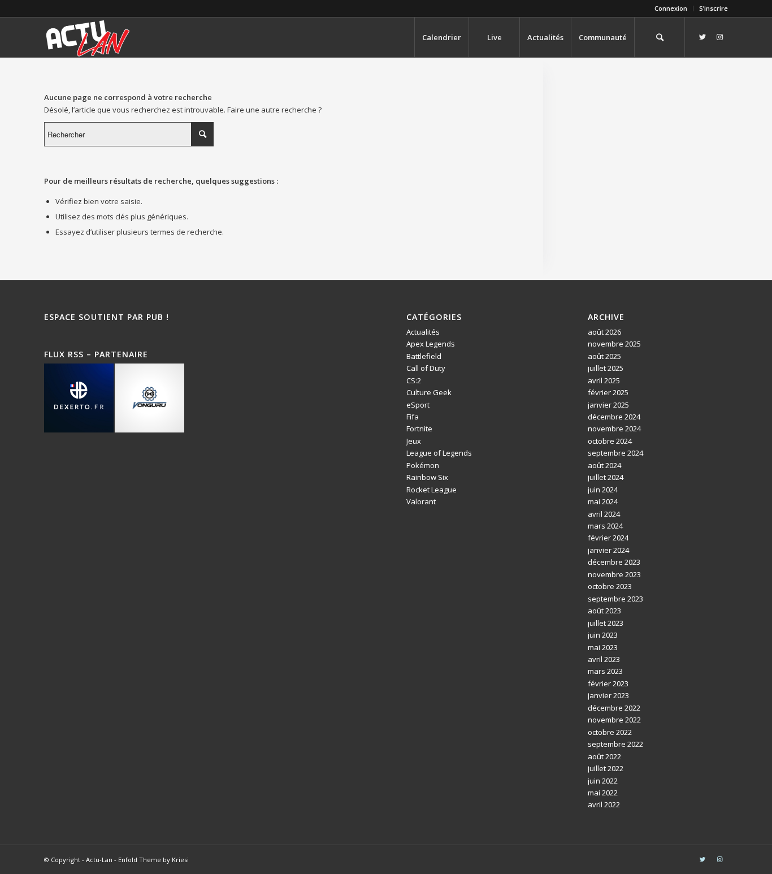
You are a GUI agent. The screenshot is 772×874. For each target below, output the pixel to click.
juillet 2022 (605, 768)
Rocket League (431, 489)
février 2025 (608, 392)
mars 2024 (605, 526)
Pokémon (422, 465)
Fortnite (419, 428)
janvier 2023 (608, 695)
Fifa (412, 417)
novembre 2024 (614, 428)
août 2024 (604, 465)
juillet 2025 (605, 368)
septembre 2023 (615, 599)
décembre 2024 (614, 417)
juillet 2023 (605, 623)
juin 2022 (603, 781)
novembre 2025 (614, 344)
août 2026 (604, 332)
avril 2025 (604, 380)
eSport (418, 405)
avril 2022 (604, 804)
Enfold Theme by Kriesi (153, 859)
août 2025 (604, 356)
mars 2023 (605, 671)
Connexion (670, 8)
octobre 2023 (610, 586)
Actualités (423, 332)
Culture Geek (429, 392)
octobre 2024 (610, 441)
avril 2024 (604, 514)
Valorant (421, 501)
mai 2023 (603, 647)
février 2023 (608, 683)
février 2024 (608, 538)
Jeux (413, 441)
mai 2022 (603, 793)
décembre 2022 (614, 708)
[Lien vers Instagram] (719, 36)
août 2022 (604, 756)
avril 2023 (604, 659)
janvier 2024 (608, 550)
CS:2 (413, 380)
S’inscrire (713, 8)
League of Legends (439, 453)
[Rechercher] (659, 37)
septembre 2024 (615, 453)
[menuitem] (671, 8)
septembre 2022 (615, 744)
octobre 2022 (610, 732)
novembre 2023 (614, 574)
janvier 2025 (608, 405)
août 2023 (604, 610)
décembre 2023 (614, 562)
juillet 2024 (605, 477)
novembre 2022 (614, 720)
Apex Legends (430, 344)
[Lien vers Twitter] (702, 36)
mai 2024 (603, 501)
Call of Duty (425, 368)
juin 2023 (603, 635)
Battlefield (423, 356)
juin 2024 (603, 489)
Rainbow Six (427, 477)
